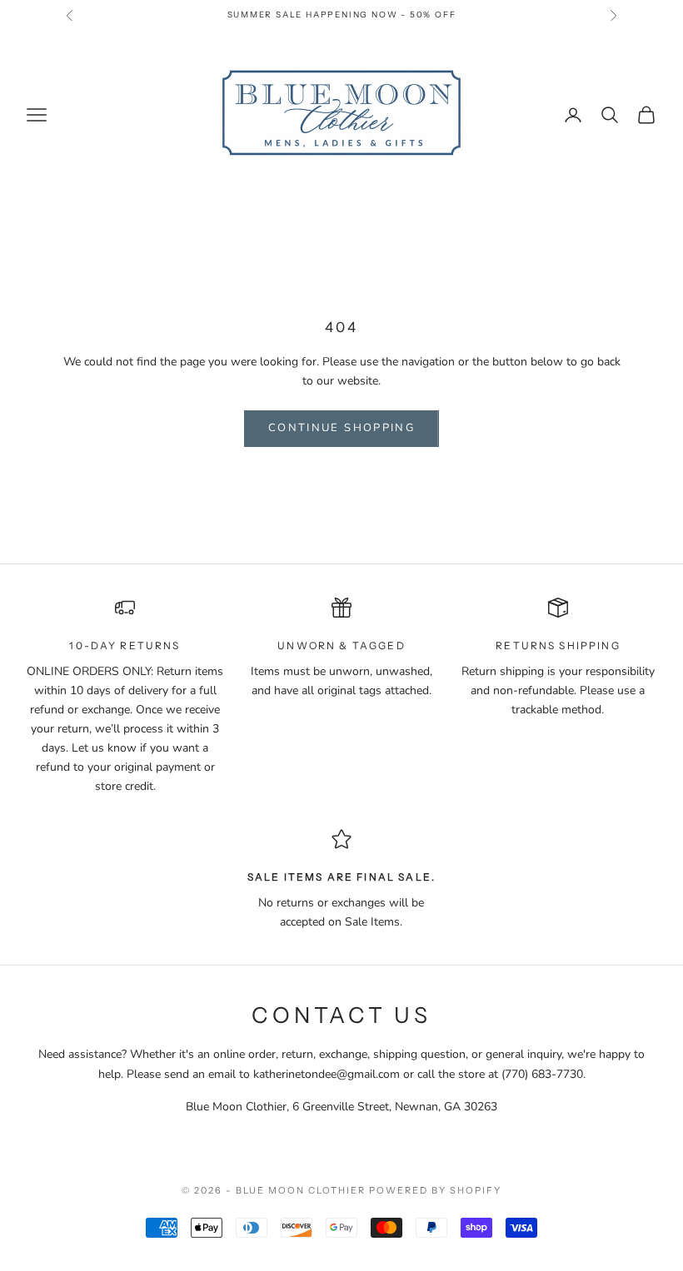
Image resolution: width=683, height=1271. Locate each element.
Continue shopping (341, 427)
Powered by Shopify (435, 1190)
